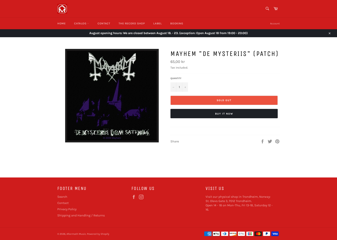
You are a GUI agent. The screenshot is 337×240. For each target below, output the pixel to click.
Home (61, 23)
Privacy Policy (66, 209)
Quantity (175, 78)
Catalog (80, 23)
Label (157, 23)
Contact (104, 23)
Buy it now (224, 113)
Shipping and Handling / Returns (81, 215)
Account (275, 23)
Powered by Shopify (98, 233)
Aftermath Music (76, 233)
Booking (176, 23)
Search (62, 197)
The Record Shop (132, 23)
